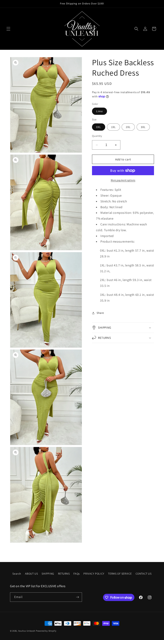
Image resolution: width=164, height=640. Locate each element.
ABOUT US (31, 573)
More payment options (123, 180)
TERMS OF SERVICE (120, 573)
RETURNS (64, 573)
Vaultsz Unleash (26, 630)
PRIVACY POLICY (93, 573)
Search (16, 573)
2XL (128, 127)
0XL (98, 127)
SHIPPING (48, 573)
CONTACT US (144, 573)
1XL (113, 127)
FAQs (76, 573)
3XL (143, 127)
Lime (99, 111)
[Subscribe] (77, 597)
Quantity (97, 136)
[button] (8, 28)
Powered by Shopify (46, 630)
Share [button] (100, 313)
